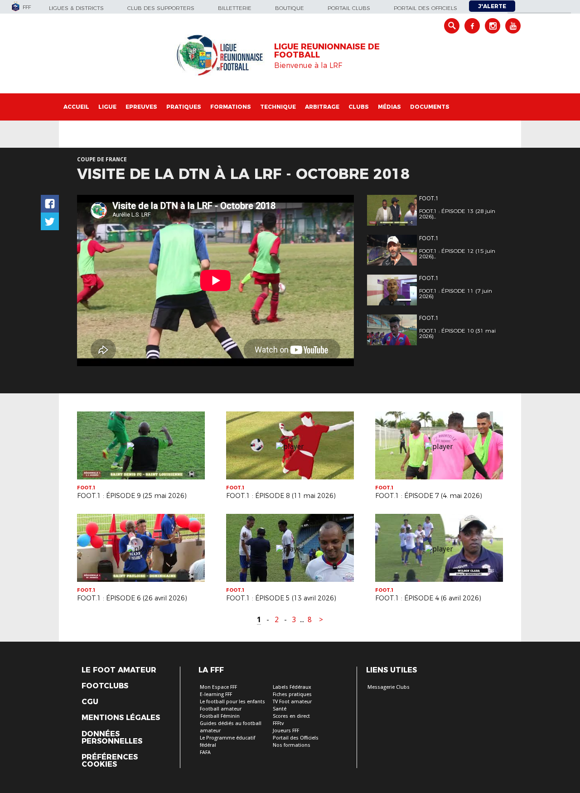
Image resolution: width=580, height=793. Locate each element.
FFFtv (278, 723)
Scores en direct (291, 716)
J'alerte (492, 6)
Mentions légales (121, 717)
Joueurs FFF (286, 731)
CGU (90, 702)
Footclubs (105, 686)
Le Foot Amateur (119, 670)
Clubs (358, 106)
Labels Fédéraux (292, 687)
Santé (279, 709)
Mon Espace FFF (218, 687)
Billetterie (234, 7)
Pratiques (183, 106)
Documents (430, 106)
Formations (230, 106)
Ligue (107, 106)
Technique (278, 106)
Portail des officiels (425, 7)
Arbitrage (322, 106)
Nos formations (291, 745)
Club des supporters (160, 7)
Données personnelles (112, 737)
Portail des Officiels (296, 738)
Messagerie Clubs (388, 687)
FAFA (205, 752)
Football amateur (221, 709)
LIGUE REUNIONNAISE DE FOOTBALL (327, 51)
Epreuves (141, 106)
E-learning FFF (216, 694)
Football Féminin (220, 716)
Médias (389, 106)
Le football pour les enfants (232, 702)
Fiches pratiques (292, 694)
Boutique (289, 7)
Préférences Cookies (110, 761)
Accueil (76, 106)
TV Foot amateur (292, 702)
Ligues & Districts (76, 7)
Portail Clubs (349, 7)
